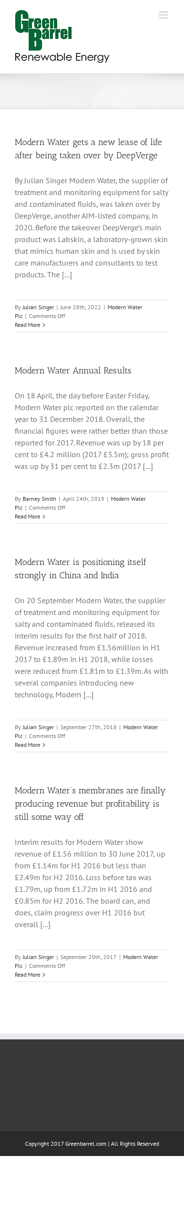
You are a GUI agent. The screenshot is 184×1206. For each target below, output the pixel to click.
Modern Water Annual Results (73, 370)
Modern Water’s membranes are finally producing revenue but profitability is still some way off (90, 803)
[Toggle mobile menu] (164, 15)
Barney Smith (39, 498)
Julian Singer (38, 307)
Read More (27, 324)
